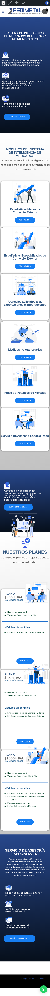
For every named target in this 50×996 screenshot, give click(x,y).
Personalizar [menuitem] (10, 3)
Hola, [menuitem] (46, 3)
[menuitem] (16, 3)
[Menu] (4, 11)
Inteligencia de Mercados (32, 979)
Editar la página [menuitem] (23, 3)
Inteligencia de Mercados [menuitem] (3, 3)
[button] (43, 989)
